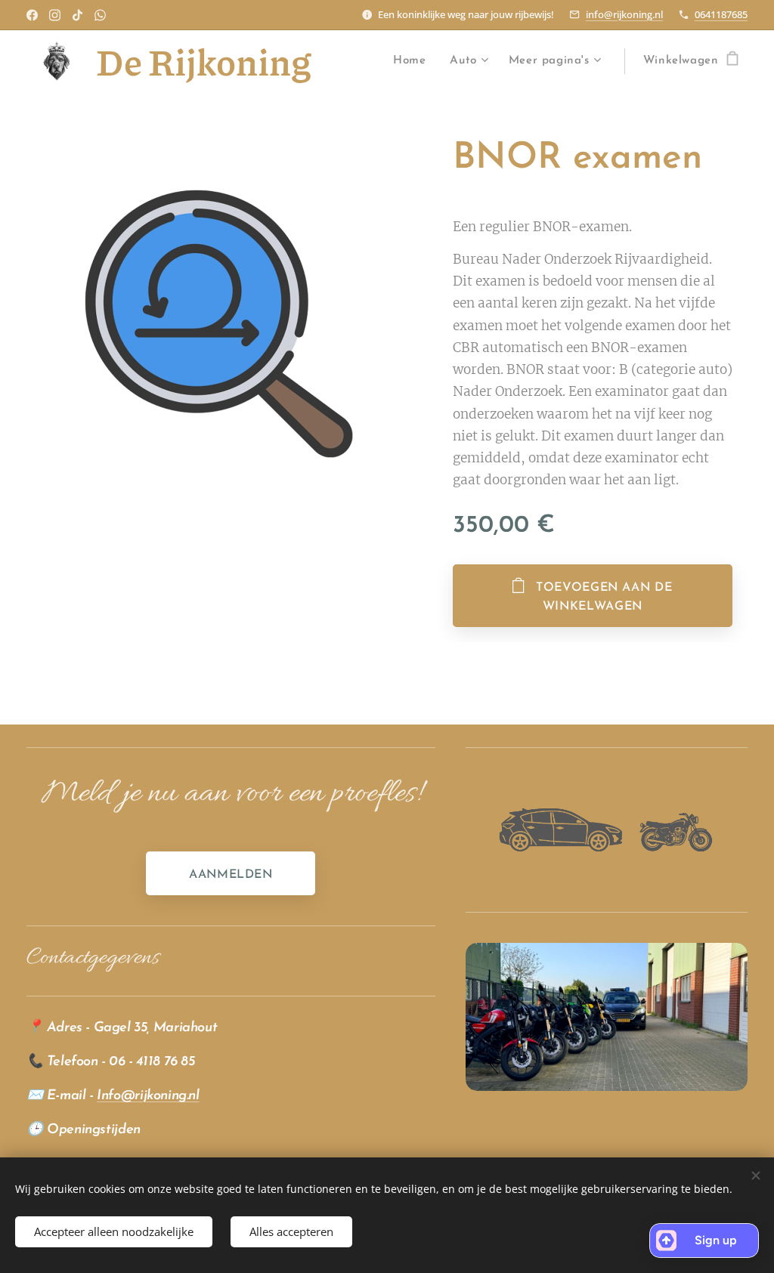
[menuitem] (413, 61)
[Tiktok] (77, 15)
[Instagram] (54, 15)
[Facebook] (32, 15)
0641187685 (721, 14)
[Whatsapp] (100, 15)
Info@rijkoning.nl (148, 1096)
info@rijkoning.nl (624, 14)
